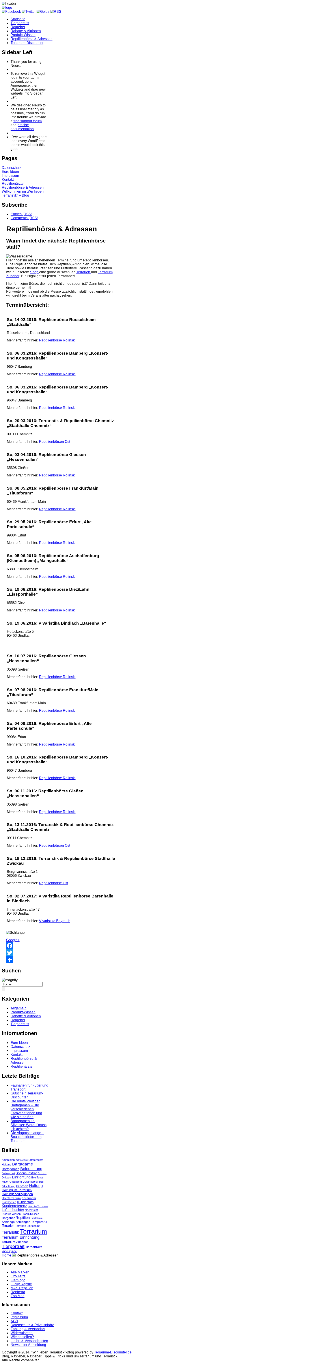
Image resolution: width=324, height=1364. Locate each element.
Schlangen (23, 1222)
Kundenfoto (25, 1202)
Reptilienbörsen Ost (54, 441)
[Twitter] (61, 952)
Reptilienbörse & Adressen (31, 39)
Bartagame (22, 1164)
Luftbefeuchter (13, 1210)
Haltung (36, 1185)
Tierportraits (20, 23)
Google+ (13, 940)
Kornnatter (29, 1198)
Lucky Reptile (21, 1284)
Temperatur (39, 1222)
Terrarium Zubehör (15, 1242)
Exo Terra (37, 1177)
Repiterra (18, 1292)
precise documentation (22, 127)
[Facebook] (61, 945)
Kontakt (8, 179)
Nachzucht (31, 1210)
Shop (34, 272)
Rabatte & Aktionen (26, 31)
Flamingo (18, 1280)
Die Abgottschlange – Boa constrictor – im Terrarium (27, 1137)
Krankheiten (9, 1202)
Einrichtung (21, 1177)
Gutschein (22, 1186)
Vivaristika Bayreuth (54, 921)
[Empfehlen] (61, 959)
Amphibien (8, 1160)
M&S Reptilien (22, 1288)
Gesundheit (15, 1181)
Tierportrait (13, 1246)
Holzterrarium (11, 1198)
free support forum (27, 121)
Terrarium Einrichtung (20, 1237)
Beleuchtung (31, 1169)
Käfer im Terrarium (38, 1206)
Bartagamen (10, 1169)
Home (6, 1255)
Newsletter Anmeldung (28, 1345)
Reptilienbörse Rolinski (57, 340)
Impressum (10, 175)
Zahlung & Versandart (28, 1329)
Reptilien (23, 1218)
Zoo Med (17, 1296)
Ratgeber (18, 27)
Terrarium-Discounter (27, 43)
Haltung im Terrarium (17, 1190)
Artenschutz (22, 1160)
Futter (5, 1181)
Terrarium (33, 1231)
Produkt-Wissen (23, 35)
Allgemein (18, 1008)
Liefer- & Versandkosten (29, 1341)
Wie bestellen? (22, 1337)
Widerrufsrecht (22, 1333)
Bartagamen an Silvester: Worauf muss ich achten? (29, 1125)
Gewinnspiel (30, 1181)
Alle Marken (20, 1272)
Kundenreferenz (14, 1206)
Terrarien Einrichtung (27, 1225)
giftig (41, 1181)
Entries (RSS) (21, 214)
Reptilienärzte (13, 183)
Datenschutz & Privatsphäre (32, 1325)
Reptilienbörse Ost (53, 883)
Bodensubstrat (26, 1173)
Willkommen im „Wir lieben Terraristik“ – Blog (23, 193)
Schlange (8, 1222)
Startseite (18, 19)
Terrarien (83, 272)
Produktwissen (30, 1214)
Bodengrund (8, 1173)
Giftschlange (8, 1186)
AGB (14, 1321)
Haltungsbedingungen (17, 1194)
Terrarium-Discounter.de (113, 1352)
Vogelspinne (9, 1251)
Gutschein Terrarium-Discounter (27, 1095)
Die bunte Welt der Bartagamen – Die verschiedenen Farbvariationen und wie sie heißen (26, 1109)
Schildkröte (37, 1218)
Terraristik (10, 1232)
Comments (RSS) (24, 218)
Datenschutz (11, 168)
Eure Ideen (10, 171)
